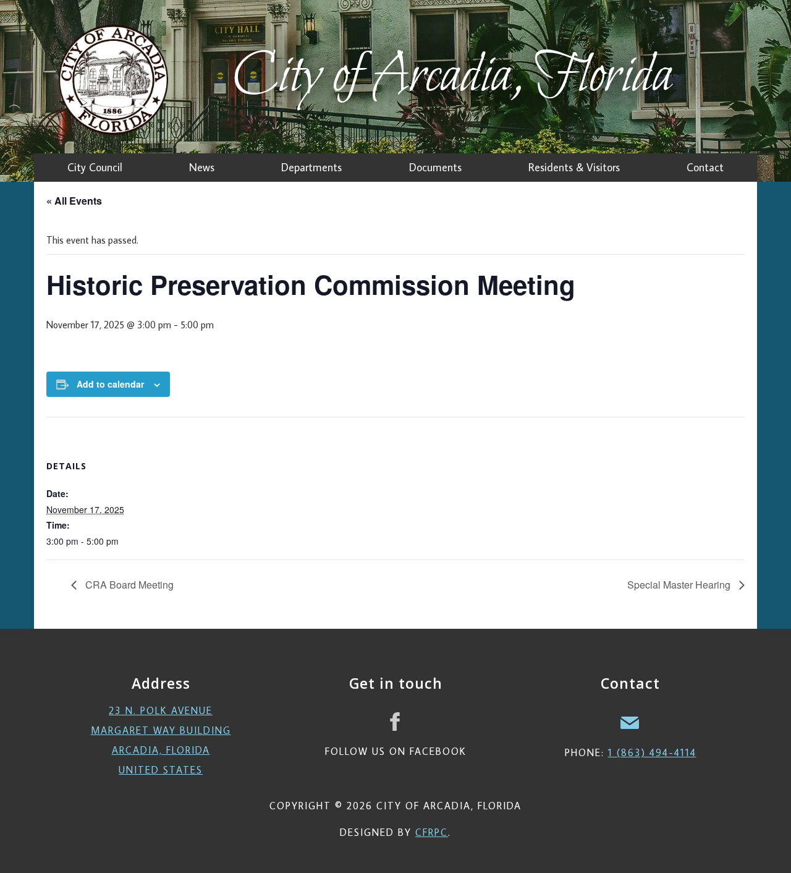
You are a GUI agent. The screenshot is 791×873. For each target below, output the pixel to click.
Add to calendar (110, 384)
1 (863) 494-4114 (652, 752)
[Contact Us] (630, 722)
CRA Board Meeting (128, 584)
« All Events (74, 201)
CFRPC (431, 832)
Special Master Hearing (680, 584)
